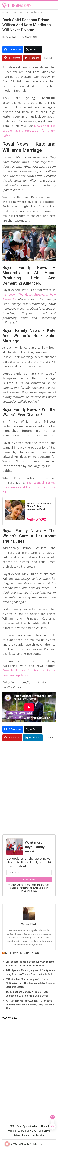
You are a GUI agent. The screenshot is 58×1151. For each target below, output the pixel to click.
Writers (12, 1131)
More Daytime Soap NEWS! (22, 952)
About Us (45, 1126)
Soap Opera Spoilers (28, 1126)
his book (8, 294)
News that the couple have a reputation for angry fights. (29, 130)
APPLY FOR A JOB (27, 1131)
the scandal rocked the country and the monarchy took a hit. (29, 487)
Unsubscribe (37, 1135)
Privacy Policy (21, 1135)
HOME (11, 1126)
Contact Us (44, 1131)
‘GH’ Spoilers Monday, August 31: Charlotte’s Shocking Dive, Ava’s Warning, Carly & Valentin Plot (30, 1005)
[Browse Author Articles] (29, 913)
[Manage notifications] (7, 1143)
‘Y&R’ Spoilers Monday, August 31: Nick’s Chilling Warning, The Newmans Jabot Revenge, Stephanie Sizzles (31, 983)
